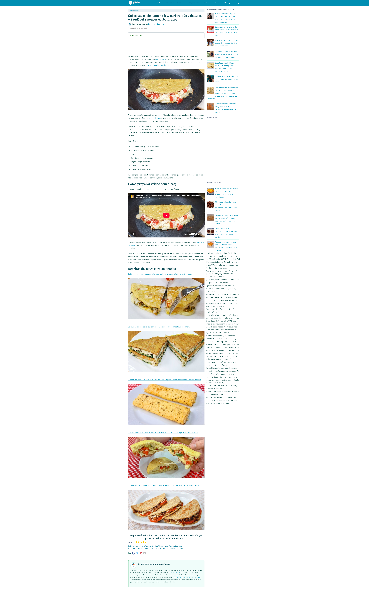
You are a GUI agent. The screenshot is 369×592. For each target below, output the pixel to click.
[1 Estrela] (136, 542)
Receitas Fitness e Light (160, 546)
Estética (206, 3)
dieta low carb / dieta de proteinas (156, 548)
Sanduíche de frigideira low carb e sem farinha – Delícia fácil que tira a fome (159, 327)
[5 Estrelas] (146, 542)
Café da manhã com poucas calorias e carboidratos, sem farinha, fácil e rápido (160, 274)
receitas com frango (176, 548)
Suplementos (194, 3)
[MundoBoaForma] (135, 3)
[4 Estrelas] (143, 542)
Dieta (159, 3)
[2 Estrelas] (139, 542)
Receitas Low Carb (175, 546)
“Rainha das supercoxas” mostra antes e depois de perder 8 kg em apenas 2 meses (226, 43)
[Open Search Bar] (237, 3)
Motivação (228, 3)
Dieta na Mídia (139, 546)
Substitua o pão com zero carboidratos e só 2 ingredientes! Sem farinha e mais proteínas (164, 380)
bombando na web (136, 548)
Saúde (217, 3)
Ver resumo (137, 35)
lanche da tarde (154, 118)
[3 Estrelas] (141, 542)
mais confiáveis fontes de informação (189, 577)
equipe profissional (175, 572)
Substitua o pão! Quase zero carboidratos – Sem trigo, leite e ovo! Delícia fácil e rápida (163, 485)
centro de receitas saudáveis (157, 65)
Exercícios (180, 3)
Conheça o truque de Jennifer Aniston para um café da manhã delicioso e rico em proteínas (226, 54)
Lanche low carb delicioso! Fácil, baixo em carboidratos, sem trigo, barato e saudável (163, 433)
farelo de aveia (161, 59)
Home (131, 10)
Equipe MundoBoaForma (156, 24)
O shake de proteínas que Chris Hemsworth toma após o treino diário (226, 79)
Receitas (169, 3)
